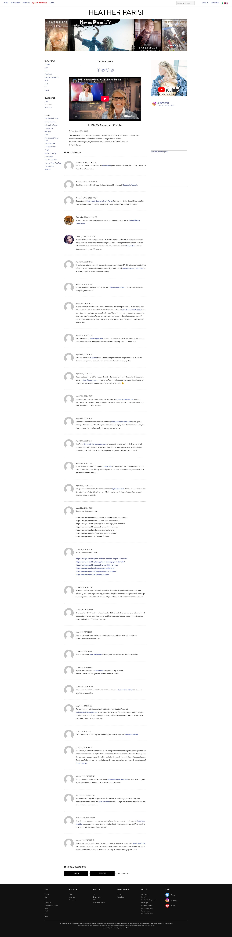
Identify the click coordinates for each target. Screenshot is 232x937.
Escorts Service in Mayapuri (132, 310)
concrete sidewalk (131, 734)
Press (46, 101)
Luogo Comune (50, 143)
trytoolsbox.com (118, 489)
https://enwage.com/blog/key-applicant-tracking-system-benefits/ (100, 562)
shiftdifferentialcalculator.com (87, 712)
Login (76, 873)
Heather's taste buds (51, 77)
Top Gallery (145, 894)
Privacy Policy (106, 928)
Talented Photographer (148, 900)
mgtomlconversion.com (125, 399)
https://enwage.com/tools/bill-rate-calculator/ (92, 574)
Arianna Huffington (51, 125)
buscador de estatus (125, 690)
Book (46, 81)
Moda (46, 84)
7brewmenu (99, 670)
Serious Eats (49, 156)
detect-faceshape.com (90, 380)
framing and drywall (117, 287)
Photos (26, 3)
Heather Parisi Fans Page (53, 163)
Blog (6, 3)
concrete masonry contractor (133, 268)
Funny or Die (49, 128)
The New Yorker (50, 147)
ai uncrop (93, 358)
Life (94, 894)
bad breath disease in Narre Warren (100, 201)
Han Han (48, 132)
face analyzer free (96, 338)
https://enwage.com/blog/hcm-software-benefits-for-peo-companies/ (101, 559)
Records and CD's (146, 908)
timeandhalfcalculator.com (121, 422)
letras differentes (96, 654)
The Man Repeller (51, 160)
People (47, 150)
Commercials (145, 911)
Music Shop (120, 897)
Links (52, 3)
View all (47, 169)
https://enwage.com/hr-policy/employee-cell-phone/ (95, 568)
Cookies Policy (115, 928)
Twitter (173, 895)
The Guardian (49, 166)
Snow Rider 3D (81, 763)
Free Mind (48, 74)
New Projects (40, 3)
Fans (46, 71)
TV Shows (96, 900)
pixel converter (104, 802)
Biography (15, 3)
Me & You (144, 897)
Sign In (205, 3)
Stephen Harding (50, 153)
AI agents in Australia (129, 185)
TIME (46, 135)
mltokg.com (107, 466)
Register (215, 3)
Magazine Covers (146, 905)
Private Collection (147, 914)
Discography (97, 897)
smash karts (106, 166)
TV (46, 87)
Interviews (48, 104)
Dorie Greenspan (50, 122)
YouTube (173, 906)
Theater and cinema (99, 902)
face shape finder (139, 843)
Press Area (48, 108)
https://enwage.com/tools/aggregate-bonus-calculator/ (96, 571)
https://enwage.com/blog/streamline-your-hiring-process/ (97, 565)
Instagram (174, 900)
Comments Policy (124, 928)
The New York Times (51, 118)
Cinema (47, 64)
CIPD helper (130, 246)
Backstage (144, 902)
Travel (47, 90)
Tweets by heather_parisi (159, 152)
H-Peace (120, 894)
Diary (46, 68)
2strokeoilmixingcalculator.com (95, 444)
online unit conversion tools (118, 779)
